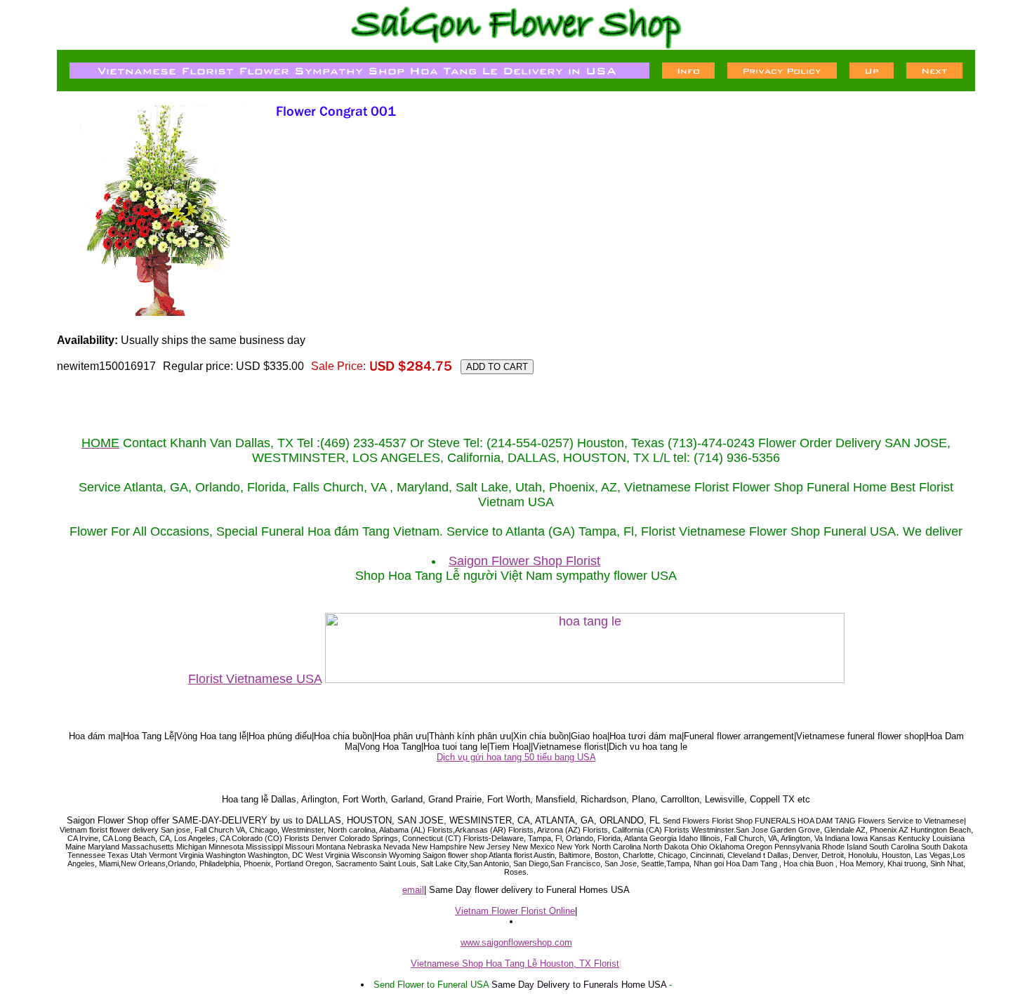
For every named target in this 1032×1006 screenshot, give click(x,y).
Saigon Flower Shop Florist (524, 561)
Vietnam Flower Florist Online (515, 911)
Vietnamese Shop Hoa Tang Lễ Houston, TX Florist (515, 963)
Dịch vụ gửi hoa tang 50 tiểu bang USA (516, 757)
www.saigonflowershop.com (516, 942)
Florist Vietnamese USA (255, 679)
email (413, 890)
